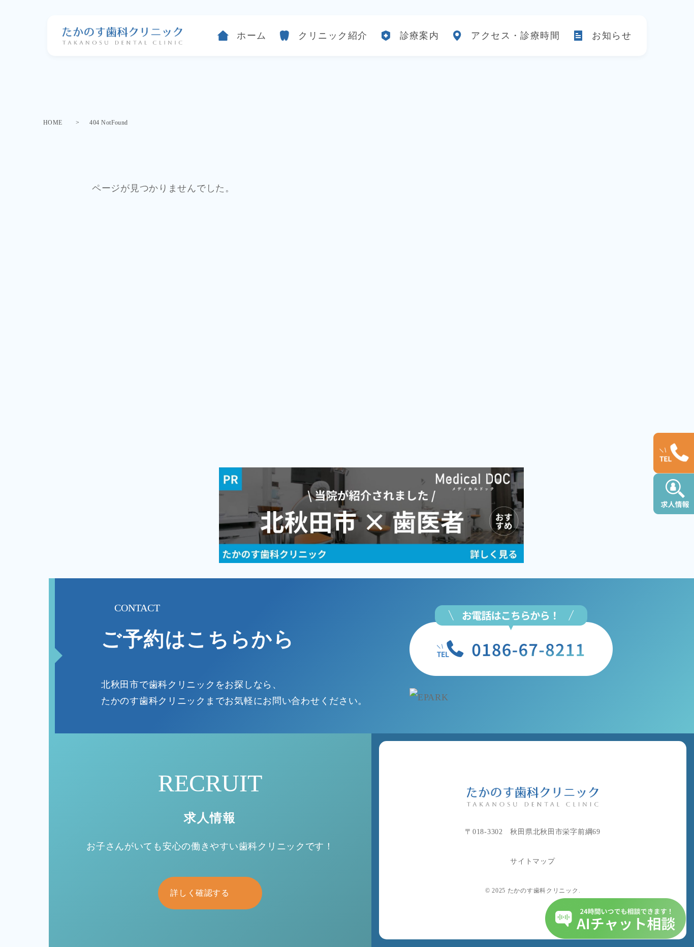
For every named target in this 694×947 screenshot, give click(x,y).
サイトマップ (532, 861)
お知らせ (612, 36)
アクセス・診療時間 (515, 36)
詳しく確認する (199, 893)
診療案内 (419, 36)
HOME (52, 122)
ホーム (251, 36)
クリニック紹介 (332, 36)
